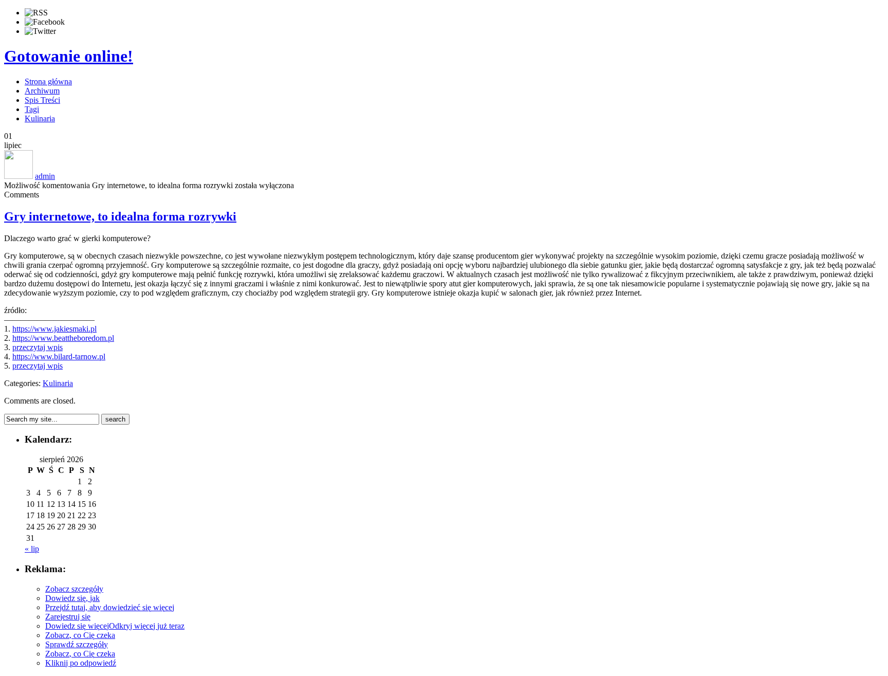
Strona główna (48, 81)
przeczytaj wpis (37, 347)
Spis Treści (42, 100)
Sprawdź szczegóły (76, 644)
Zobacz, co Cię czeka (80, 635)
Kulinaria (40, 118)
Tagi (32, 109)
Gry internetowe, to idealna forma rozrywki (120, 216)
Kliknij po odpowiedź (80, 663)
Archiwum (42, 90)
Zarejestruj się (67, 616)
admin (45, 176)
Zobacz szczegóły (74, 588)
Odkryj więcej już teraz (146, 626)
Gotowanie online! (68, 56)
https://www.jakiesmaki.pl (54, 328)
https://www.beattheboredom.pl (63, 338)
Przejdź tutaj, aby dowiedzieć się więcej (109, 607)
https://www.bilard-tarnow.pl (58, 356)
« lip (32, 548)
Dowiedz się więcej (77, 626)
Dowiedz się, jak (72, 598)
